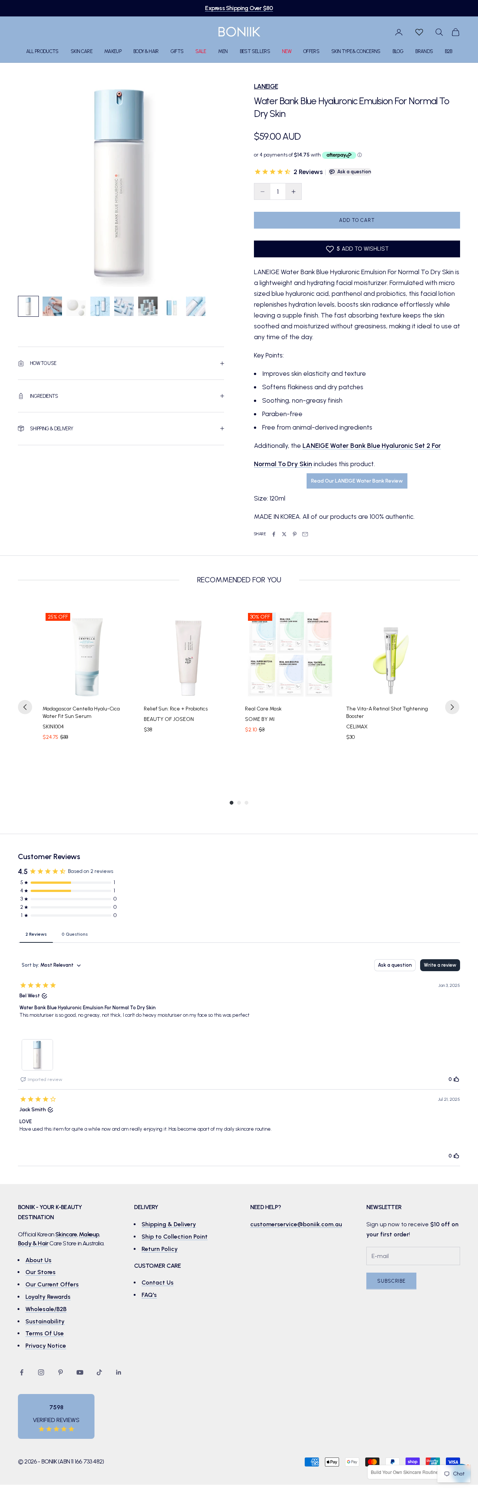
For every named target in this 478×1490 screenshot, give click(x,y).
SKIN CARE (81, 52)
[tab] (36, 933)
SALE (200, 52)
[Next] (452, 707)
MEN (223, 52)
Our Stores (40, 1272)
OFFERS (311, 52)
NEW (286, 52)
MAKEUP (112, 52)
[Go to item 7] (171, 306)
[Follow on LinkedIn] (118, 1372)
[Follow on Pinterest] (60, 1372)
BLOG (397, 52)
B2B (448, 52)
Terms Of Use (44, 1333)
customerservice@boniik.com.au (296, 1224)
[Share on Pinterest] (295, 534)
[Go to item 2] (52, 306)
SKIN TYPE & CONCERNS (356, 52)
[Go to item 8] (195, 306)
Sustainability (45, 1321)
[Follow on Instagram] (41, 1372)
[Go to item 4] (100, 306)
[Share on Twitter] (284, 534)
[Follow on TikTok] (99, 1372)
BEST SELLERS (255, 52)
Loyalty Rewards (48, 1296)
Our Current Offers (52, 1284)
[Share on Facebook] (274, 534)
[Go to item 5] (124, 306)
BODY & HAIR (146, 52)
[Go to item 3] (76, 306)
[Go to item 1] (28, 306)
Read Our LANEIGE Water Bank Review (357, 481)
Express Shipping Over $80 (239, 8)
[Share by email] (305, 534)
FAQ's (149, 1294)
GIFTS (177, 52)
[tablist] (239, 933)
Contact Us (158, 1282)
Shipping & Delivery (169, 1224)
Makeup (89, 1234)
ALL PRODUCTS (42, 52)
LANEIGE (266, 86)
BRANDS (424, 52)
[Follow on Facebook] (21, 1372)
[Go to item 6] (147, 306)
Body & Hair (33, 1243)
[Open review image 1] (37, 1055)
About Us (38, 1260)
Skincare (66, 1234)
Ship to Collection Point (175, 1236)
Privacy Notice (45, 1345)
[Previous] (25, 707)
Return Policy (160, 1248)
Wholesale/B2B (45, 1309)
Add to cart (357, 220)
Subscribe (391, 1281)
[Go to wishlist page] (419, 32)
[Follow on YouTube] (80, 1372)
